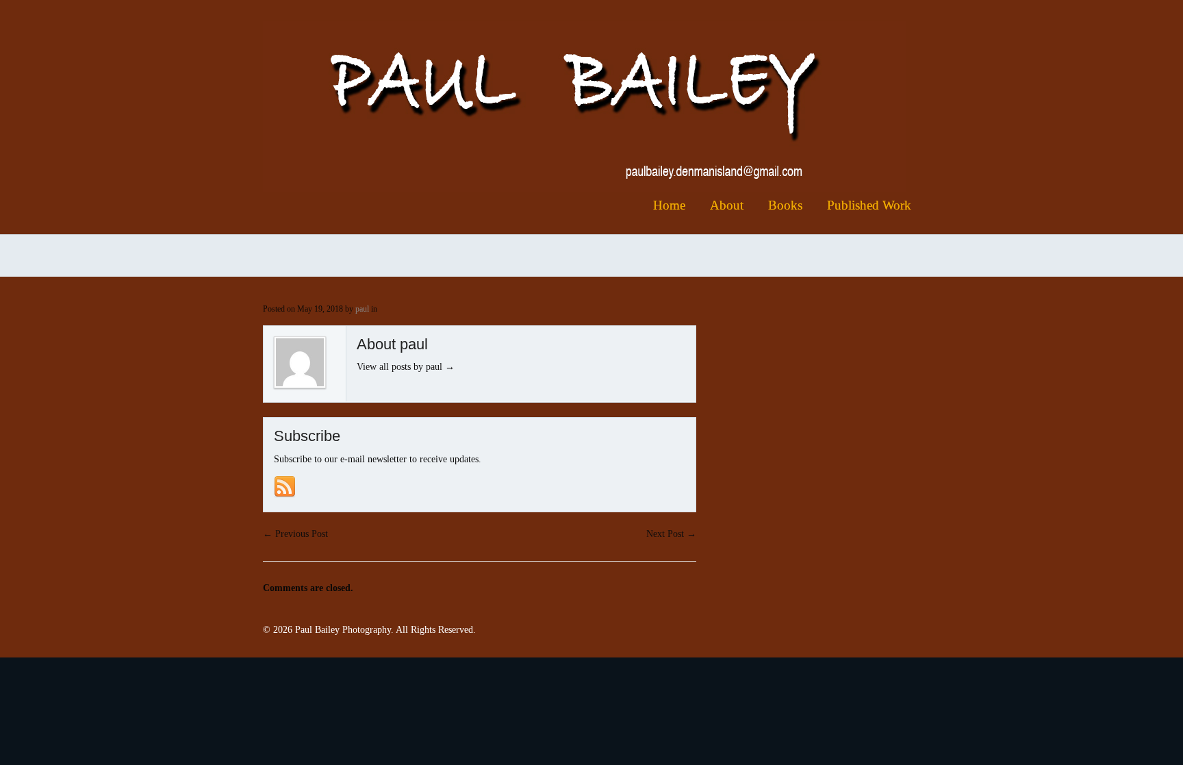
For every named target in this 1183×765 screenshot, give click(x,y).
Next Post (671, 534)
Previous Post (295, 534)
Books (785, 205)
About (726, 205)
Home (669, 205)
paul (362, 309)
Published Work (869, 205)
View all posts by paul (406, 367)
